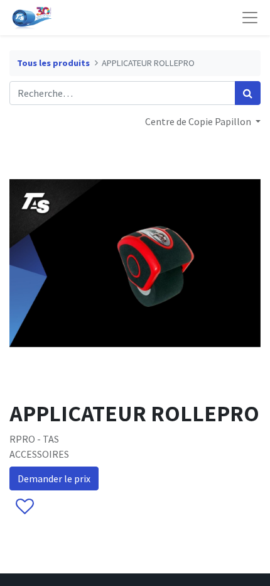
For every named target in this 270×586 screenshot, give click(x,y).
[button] (24, 506)
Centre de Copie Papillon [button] (199, 121)
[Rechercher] (248, 93)
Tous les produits (53, 63)
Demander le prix (54, 478)
